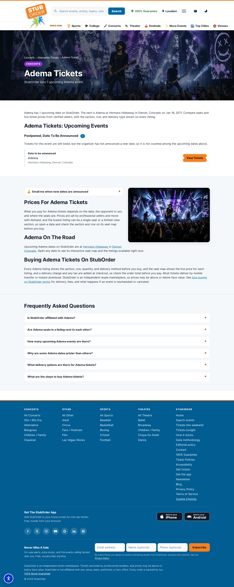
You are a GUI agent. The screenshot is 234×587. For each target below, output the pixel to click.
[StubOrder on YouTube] (55, 531)
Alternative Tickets (48, 57)
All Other (67, 415)
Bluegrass (30, 430)
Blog (179, 484)
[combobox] (89, 11)
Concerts (112, 26)
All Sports (106, 415)
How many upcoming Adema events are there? (59, 341)
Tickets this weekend (189, 425)
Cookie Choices (186, 499)
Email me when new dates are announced (60, 191)
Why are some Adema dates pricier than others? (60, 353)
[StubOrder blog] (83, 531)
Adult (65, 420)
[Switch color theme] (206, 11)
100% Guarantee (146, 11)
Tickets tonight (185, 430)
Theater (132, 26)
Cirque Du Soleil (148, 435)
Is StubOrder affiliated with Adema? (51, 318)
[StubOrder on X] (37, 531)
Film (64, 435)
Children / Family (35, 435)
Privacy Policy (185, 489)
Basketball (106, 425)
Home (180, 415)
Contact (181, 449)
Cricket (104, 435)
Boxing (104, 430)
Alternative (31, 425)
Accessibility (184, 464)
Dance (142, 440)
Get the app (183, 474)
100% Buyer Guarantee (37, 573)
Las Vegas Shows (73, 440)
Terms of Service (187, 494)
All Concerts (32, 415)
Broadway (144, 425)
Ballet (141, 420)
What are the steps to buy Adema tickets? (55, 377)
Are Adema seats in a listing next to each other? (59, 329)
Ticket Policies (185, 459)
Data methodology (188, 440)
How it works (184, 435)
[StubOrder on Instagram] (46, 531)
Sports (74, 26)
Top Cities (200, 26)
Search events (185, 420)
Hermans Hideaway (95, 246)
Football (105, 440)
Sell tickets (183, 469)
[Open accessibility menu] (8, 578)
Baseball (105, 420)
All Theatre (145, 415)
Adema (33, 158)
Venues (220, 26)
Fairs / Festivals (72, 430)
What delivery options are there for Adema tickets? (61, 365)
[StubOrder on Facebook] (27, 531)
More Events (176, 26)
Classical (30, 440)
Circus (66, 425)
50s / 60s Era (33, 420)
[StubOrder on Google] (64, 531)
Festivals (152, 26)
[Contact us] (195, 11)
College (92, 26)
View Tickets (195, 158)
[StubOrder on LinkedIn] (74, 531)
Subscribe (199, 547)
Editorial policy (185, 444)
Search (116, 11)
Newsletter (183, 479)
